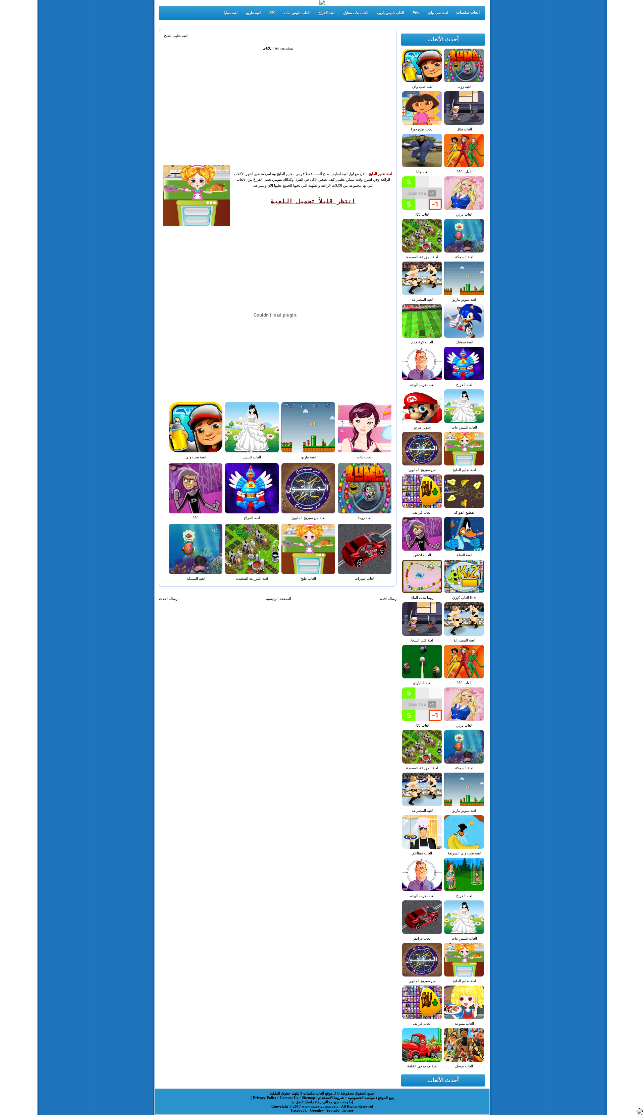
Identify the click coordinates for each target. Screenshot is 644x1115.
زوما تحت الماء (422, 598)
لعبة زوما (364, 518)
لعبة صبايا (230, 13)
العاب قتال (464, 129)
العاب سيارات (365, 578)
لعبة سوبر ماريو (464, 299)
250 (272, 13)
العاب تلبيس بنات (297, 13)
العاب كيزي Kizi (464, 598)
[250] (639, 1113)
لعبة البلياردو (422, 683)
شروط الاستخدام (330, 1098)
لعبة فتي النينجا (422, 640)
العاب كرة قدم (422, 342)
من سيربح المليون (422, 470)
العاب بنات (364, 457)
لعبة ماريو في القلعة (422, 1066)
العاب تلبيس (252, 457)
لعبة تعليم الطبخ (175, 36)
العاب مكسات (468, 12)
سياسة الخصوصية (361, 1098)
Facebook (299, 1110)
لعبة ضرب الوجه (422, 385)
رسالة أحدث (168, 599)
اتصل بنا (297, 1102)
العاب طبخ (308, 578)
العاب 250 (464, 172)
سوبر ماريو (422, 427)
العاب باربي (464, 214)
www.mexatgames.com (320, 1106)
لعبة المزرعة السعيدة (252, 578)
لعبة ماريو (253, 13)
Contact (287, 1098)
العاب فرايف (422, 512)
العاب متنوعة (464, 1023)
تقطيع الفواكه (464, 512)
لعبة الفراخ (326, 13)
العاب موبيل (464, 1066)
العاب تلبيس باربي (390, 13)
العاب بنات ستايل (355, 13)
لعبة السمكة (195, 578)
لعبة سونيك (464, 342)
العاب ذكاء (422, 214)
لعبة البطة (464, 555)
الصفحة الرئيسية (278, 599)
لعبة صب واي (438, 13)
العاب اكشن (422, 555)
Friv (416, 13)
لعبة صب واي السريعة (464, 853)
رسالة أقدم (388, 599)
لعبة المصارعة (422, 299)
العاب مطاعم (422, 853)
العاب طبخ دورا (422, 129)
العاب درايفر (422, 938)
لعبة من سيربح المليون (308, 518)
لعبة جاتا (422, 172)
